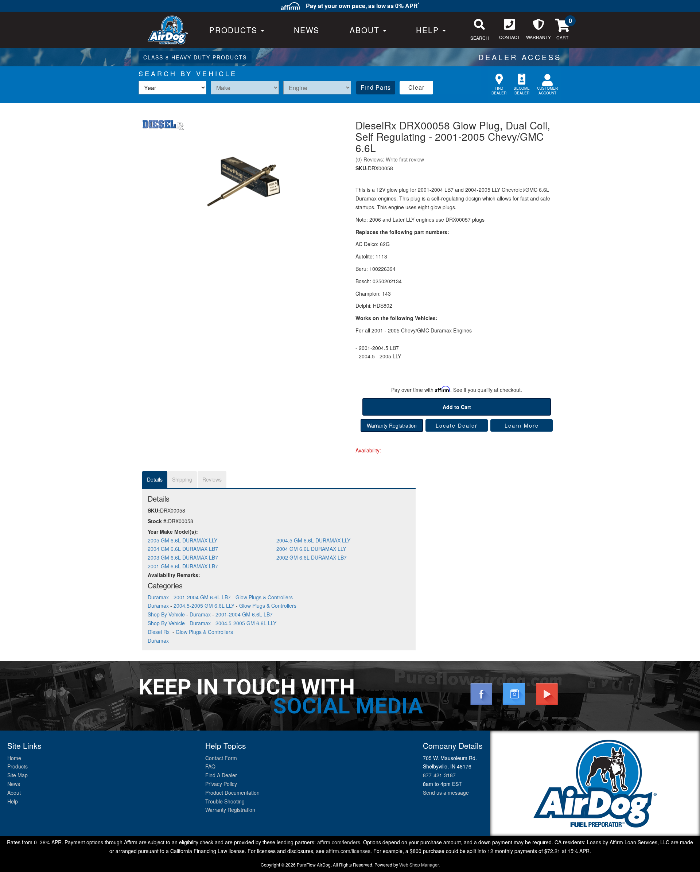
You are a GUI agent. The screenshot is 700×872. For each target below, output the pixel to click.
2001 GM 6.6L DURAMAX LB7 (183, 566)
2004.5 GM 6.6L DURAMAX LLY (313, 540)
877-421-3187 (439, 775)
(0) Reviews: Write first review (389, 159)
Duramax (158, 597)
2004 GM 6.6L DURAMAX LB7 (183, 548)
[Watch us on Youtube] (547, 693)
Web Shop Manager (419, 864)
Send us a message (446, 792)
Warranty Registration (392, 425)
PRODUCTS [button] (234, 29)
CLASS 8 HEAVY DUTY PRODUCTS (195, 57)
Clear (416, 87)
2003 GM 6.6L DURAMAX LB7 (183, 557)
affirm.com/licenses (348, 851)
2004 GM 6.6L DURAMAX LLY (311, 548)
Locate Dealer (457, 425)
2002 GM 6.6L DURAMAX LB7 (311, 557)
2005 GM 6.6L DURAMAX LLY (182, 540)
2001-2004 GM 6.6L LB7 (202, 597)
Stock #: (158, 521)
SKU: (361, 168)
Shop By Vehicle (166, 614)
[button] (368, 29)
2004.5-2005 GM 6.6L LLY (204, 605)
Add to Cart (457, 406)
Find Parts (376, 87)
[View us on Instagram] (514, 693)
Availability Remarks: (174, 575)
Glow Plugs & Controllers (264, 597)
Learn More (522, 425)
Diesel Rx (159, 631)
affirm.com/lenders (338, 842)
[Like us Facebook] (481, 693)
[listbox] (172, 87)
